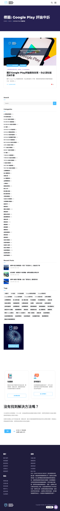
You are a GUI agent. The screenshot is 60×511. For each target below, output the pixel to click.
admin (19, 69)
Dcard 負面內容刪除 (9, 119)
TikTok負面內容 (38, 296)
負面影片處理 (7, 245)
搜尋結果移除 (7, 186)
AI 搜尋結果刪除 (7, 114)
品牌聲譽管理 (7, 181)
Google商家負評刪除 (31, 293)
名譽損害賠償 (25, 303)
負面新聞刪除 (7, 250)
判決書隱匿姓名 (41, 300)
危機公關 (6, 175)
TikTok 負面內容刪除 (9, 160)
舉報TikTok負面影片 (20, 313)
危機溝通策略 (16, 303)
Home (5, 21)
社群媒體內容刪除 (8, 201)
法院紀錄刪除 (7, 196)
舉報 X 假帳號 (31, 313)
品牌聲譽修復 (16, 306)
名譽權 (32, 303)
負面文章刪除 (7, 247)
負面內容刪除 (7, 240)
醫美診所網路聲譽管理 (10, 319)
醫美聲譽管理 (45, 316)
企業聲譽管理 (7, 170)
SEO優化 (6, 152)
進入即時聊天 (43, 394)
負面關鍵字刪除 (36, 316)
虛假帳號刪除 (7, 232)
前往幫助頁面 (17, 395)
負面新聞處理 (27, 316)
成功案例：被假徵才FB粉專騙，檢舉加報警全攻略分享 (24, 272)
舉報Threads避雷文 (9, 313)
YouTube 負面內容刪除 (9, 168)
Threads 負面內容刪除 (9, 158)
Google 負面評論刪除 (12, 65)
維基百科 (6, 204)
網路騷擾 (6, 227)
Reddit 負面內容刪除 (9, 150)
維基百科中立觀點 (9, 309)
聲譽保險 (6, 229)
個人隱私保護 (25, 300)
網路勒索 (6, 206)
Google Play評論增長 (9, 129)
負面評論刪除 (23, 65)
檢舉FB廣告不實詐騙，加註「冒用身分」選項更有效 (24, 279)
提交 (8, 431)
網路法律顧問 (7, 209)
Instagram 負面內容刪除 (10, 142)
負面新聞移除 (18, 316)
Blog (10, 21)
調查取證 (6, 235)
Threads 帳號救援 (8, 155)
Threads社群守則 (28, 296)
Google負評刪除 (8, 296)
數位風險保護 (7, 193)
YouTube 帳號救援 (8, 165)
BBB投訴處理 (21, 293)
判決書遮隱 (33, 300)
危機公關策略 (8, 303)
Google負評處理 (18, 296)
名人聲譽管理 (7, 178)
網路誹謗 (6, 222)
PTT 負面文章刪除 (8, 147)
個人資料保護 (16, 300)
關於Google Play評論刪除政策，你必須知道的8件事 (29, 74)
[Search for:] (30, 103)
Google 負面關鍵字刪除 (10, 137)
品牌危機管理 (48, 303)
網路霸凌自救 (33, 309)
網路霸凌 (6, 224)
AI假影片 (7, 293)
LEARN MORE (11, 84)
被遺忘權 (39, 313)
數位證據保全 (51, 306)
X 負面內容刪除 (7, 163)
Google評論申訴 (42, 293)
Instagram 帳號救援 (9, 140)
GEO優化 (6, 127)
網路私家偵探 (7, 214)
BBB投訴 (13, 293)
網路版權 (6, 211)
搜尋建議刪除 (42, 306)
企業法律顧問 (48, 296)
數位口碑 (6, 188)
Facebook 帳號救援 (9, 122)
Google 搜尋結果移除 (9, 132)
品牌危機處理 (8, 306)
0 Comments (25, 69)
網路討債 (6, 219)
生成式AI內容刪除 (8, 199)
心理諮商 (6, 183)
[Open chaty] (56, 507)
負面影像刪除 (7, 242)
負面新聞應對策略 (9, 316)
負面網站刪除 (7, 252)
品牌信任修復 (39, 303)
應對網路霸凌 (33, 306)
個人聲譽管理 (7, 173)
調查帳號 (6, 237)
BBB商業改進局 (7, 116)
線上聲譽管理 (42, 309)
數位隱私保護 (7, 191)
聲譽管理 (50, 309)
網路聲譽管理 (7, 217)
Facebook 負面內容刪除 (10, 124)
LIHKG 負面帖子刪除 (8, 145)
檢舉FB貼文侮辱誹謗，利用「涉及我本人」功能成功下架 (25, 265)
